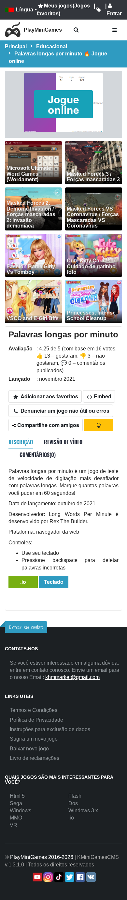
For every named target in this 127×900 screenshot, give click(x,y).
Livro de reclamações (34, 758)
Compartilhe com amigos (47, 425)
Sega (16, 803)
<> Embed (99, 396)
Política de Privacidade (36, 720)
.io (23, 581)
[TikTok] (58, 877)
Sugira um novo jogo (34, 739)
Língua (24, 9)
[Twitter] (69, 877)
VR (13, 825)
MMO (16, 817)
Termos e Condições (33, 710)
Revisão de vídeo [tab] (63, 442)
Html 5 (17, 796)
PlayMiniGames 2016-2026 (41, 857)
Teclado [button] (54, 581)
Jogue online (63, 104)
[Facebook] (79, 877)
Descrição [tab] (20, 442)
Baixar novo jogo (29, 748)
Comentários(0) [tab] (38, 455)
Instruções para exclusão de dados (50, 729)
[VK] (90, 877)
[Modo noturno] (98, 425)
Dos (73, 803)
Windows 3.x (83, 810)
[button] (76, 30)
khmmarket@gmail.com (72, 677)
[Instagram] (47, 877)
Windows (20, 810)
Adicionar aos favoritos (48, 396)
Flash (74, 796)
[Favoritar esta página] (98, 9)
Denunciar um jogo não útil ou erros (64, 410)
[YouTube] (36, 877)
